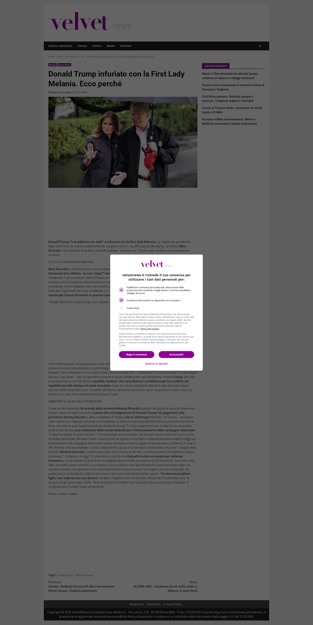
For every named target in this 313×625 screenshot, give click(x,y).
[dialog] (156, 312)
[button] (156, 308)
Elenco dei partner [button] (150, 328)
